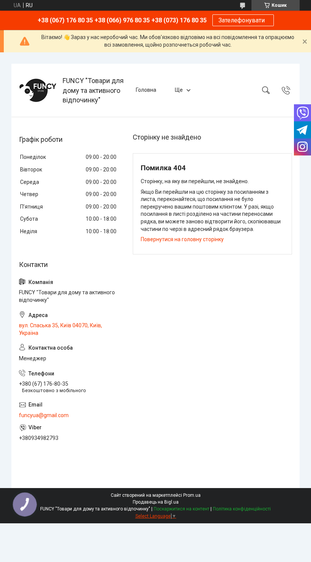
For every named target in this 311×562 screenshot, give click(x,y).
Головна (146, 90)
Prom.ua (192, 495)
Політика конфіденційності (242, 509)
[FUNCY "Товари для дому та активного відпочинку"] (38, 90)
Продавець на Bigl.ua (156, 502)
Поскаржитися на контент (181, 509)
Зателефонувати (243, 20)
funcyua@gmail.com (44, 415)
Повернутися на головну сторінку (182, 239)
